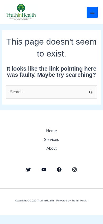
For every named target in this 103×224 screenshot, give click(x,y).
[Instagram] (74, 169)
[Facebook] (59, 169)
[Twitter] (28, 169)
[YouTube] (43, 169)
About (51, 148)
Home (51, 131)
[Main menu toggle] (92, 12)
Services (51, 139)
